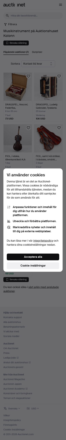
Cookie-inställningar (33, 265)
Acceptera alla (33, 257)
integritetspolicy (43, 240)
